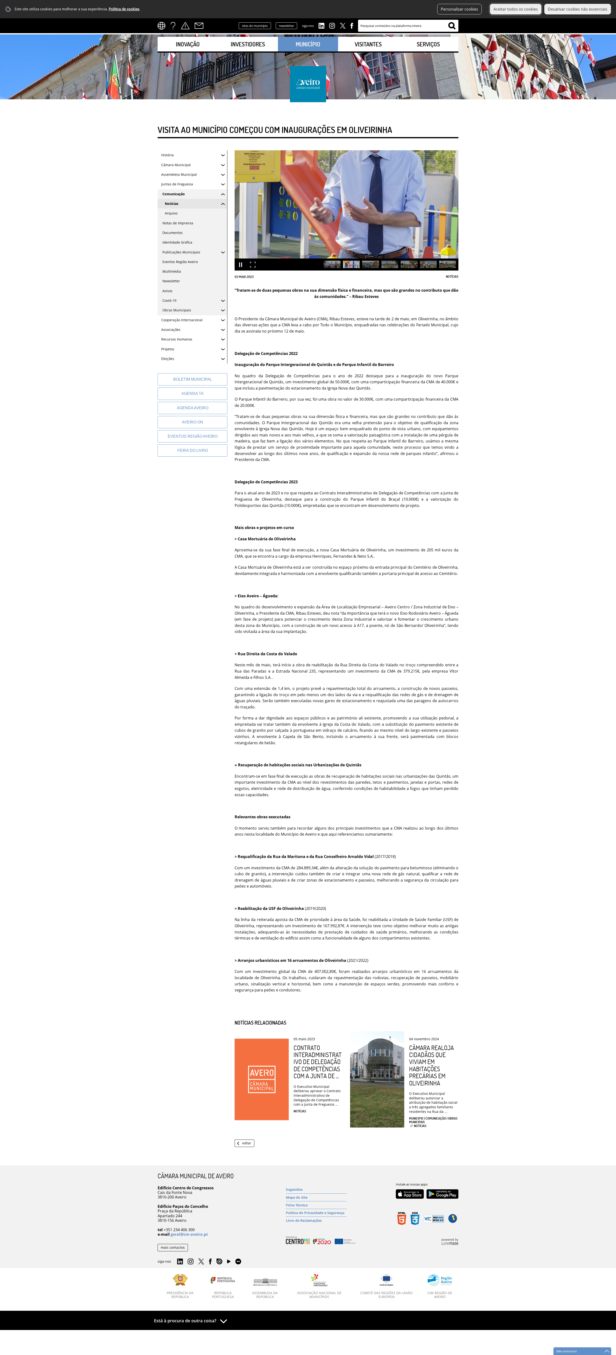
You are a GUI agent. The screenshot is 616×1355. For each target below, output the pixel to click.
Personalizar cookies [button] (459, 9)
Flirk (238, 1262)
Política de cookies (124, 9)
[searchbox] (408, 26)
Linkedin (321, 25)
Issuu (219, 1262)
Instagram (332, 25)
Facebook (351, 25)
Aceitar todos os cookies (516, 9)
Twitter (343, 25)
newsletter (286, 26)
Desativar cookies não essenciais (577, 9)
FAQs (173, 26)
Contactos (199, 26)
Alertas (185, 25)
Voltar (246, 1143)
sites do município (255, 26)
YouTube (229, 1263)
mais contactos (173, 1247)
